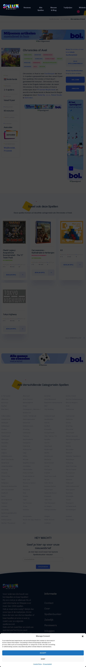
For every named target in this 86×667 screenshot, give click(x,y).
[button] (83, 636)
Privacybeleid (47, 664)
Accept (43, 653)
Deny (43, 659)
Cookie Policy (37, 664)
